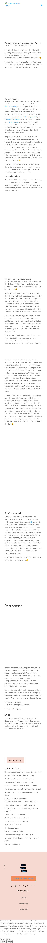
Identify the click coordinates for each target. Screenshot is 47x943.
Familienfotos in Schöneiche (15, 814)
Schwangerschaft (31, 117)
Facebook (8, 709)
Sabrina (10, 45)
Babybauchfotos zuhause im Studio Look (20, 779)
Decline (3, 942)
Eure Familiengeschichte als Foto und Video (21, 785)
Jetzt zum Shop (15, 760)
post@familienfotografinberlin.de (17, 705)
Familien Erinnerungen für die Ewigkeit (19, 835)
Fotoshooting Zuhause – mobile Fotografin (20, 805)
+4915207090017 (23, 890)
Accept (9, 942)
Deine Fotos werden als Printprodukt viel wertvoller (23, 789)
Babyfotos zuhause (12, 828)
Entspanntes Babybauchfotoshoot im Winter (21, 802)
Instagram (17, 709)
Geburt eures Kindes (12, 119)
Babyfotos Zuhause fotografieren (17, 818)
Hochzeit (18, 117)
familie (28, 45)
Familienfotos (13, 122)
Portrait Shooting (11, 106)
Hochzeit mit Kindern (12, 844)
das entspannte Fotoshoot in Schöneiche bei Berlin (23, 772)
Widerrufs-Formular (24, 878)
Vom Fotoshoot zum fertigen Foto (17, 821)
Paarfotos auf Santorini (13, 825)
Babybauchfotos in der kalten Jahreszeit (19, 775)
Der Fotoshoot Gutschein (14, 831)
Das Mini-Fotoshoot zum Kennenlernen (19, 782)
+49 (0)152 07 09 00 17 (13, 702)
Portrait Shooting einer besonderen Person (23, 43)
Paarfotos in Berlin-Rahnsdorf (15, 798)
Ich (31, 522)
